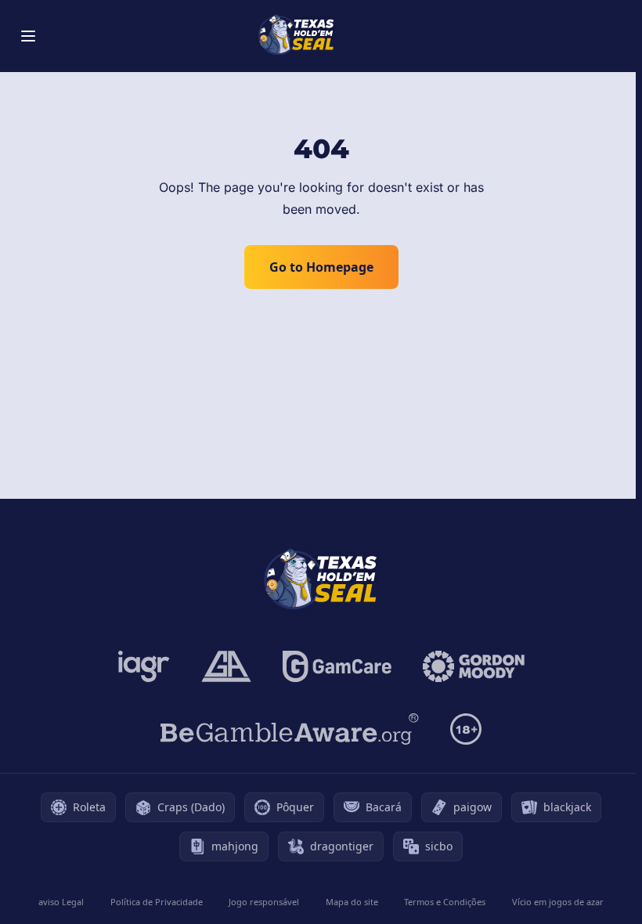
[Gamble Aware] (289, 729)
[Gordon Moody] (474, 666)
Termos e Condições (444, 902)
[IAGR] (144, 666)
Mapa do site (352, 902)
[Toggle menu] (28, 36)
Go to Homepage (321, 267)
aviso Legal (61, 902)
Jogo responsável (264, 902)
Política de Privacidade (156, 902)
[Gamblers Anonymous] (226, 666)
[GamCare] (337, 666)
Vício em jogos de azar (558, 902)
